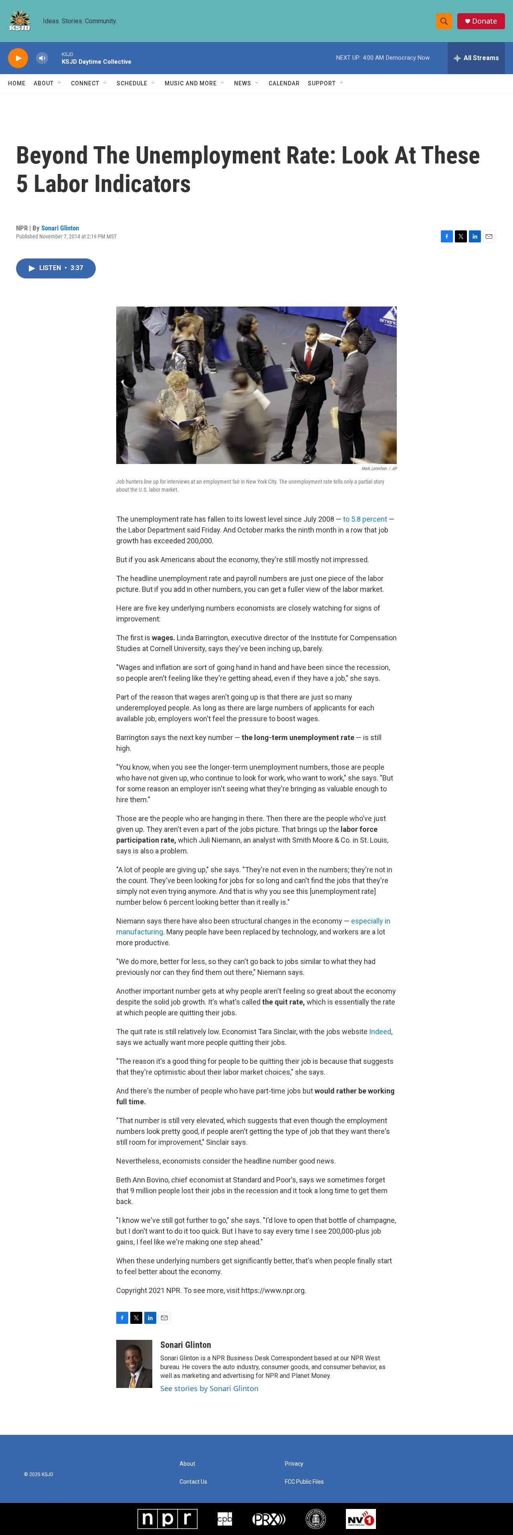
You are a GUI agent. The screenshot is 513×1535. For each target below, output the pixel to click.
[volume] (42, 58)
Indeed (380, 1031)
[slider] (55, 58)
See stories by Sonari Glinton (209, 1388)
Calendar (284, 83)
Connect (85, 83)
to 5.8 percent (365, 519)
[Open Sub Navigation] (60, 83)
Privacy (294, 1464)
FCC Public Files (304, 1482)
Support (322, 83)
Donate (484, 21)
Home (17, 83)
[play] (18, 58)
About (44, 83)
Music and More (191, 83)
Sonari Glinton (60, 228)
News (242, 83)
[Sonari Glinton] (134, 1364)
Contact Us (193, 1482)
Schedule (132, 83)
